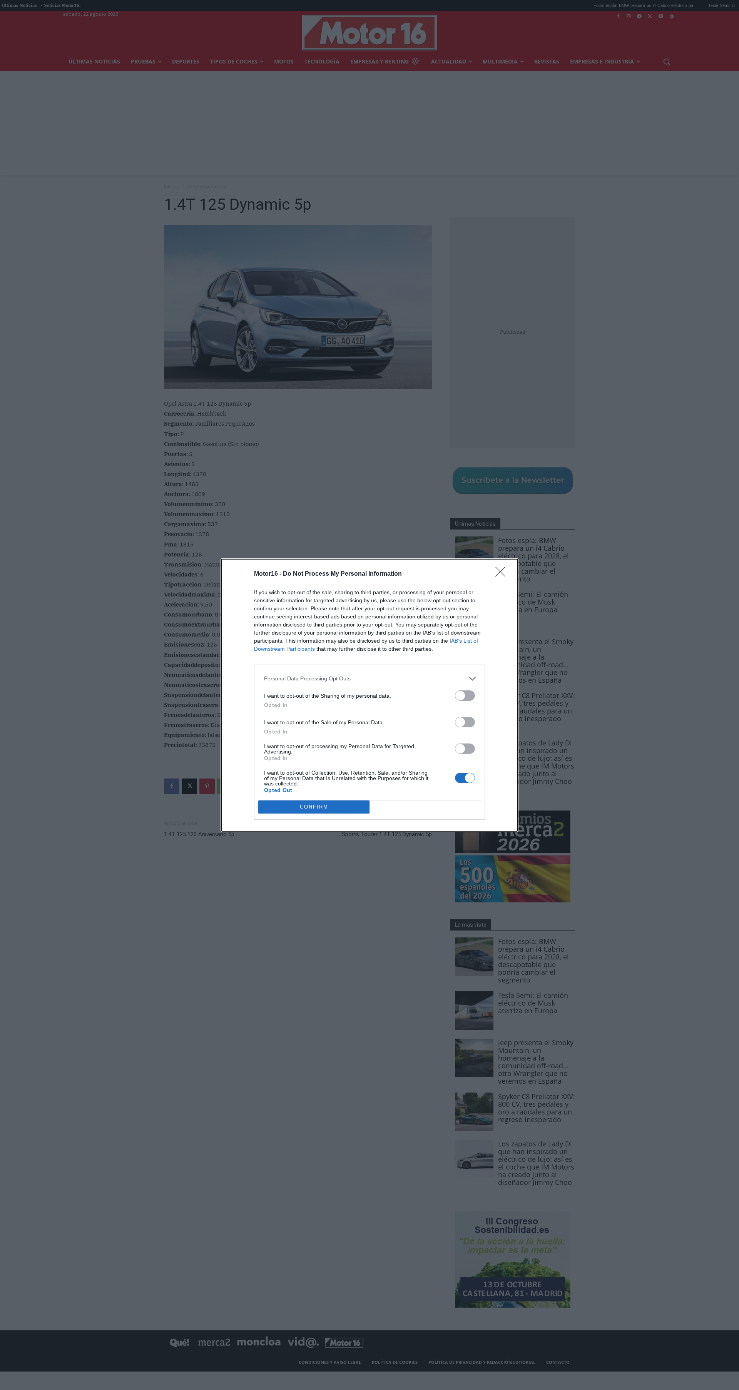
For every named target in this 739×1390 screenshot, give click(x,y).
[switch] (465, 695)
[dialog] (369, 695)
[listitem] (369, 679)
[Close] (502, 574)
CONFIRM (314, 807)
